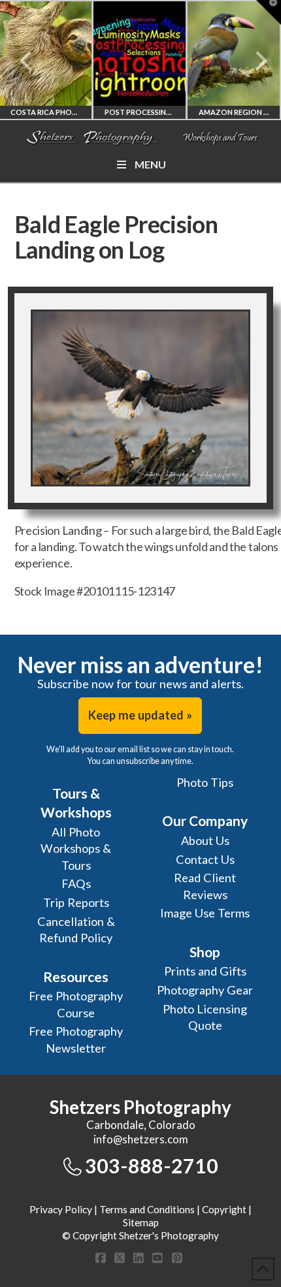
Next (253, 60)
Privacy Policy (60, 1209)
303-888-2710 (151, 1165)
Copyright (224, 1209)
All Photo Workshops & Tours (76, 848)
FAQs (76, 883)
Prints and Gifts (205, 971)
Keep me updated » (140, 715)
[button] (268, 12)
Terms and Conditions (147, 1209)
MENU (150, 164)
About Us (205, 840)
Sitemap (141, 1222)
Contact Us (205, 859)
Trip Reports (76, 902)
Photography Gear (205, 990)
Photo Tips (204, 782)
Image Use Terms (205, 913)
